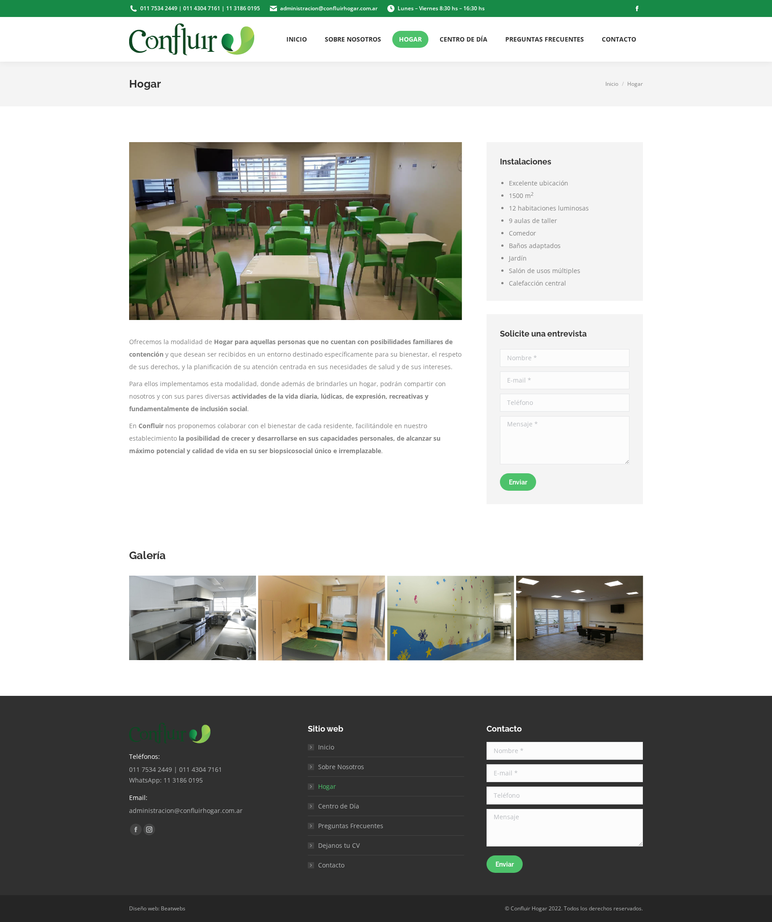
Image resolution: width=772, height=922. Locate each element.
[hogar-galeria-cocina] (192, 618)
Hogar (327, 786)
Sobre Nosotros (341, 766)
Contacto (331, 865)
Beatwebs (173, 908)
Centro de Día (338, 806)
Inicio (326, 747)
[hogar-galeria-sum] (579, 618)
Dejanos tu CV (339, 845)
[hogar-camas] (321, 618)
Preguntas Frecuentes (350, 825)
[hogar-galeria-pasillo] (450, 618)
